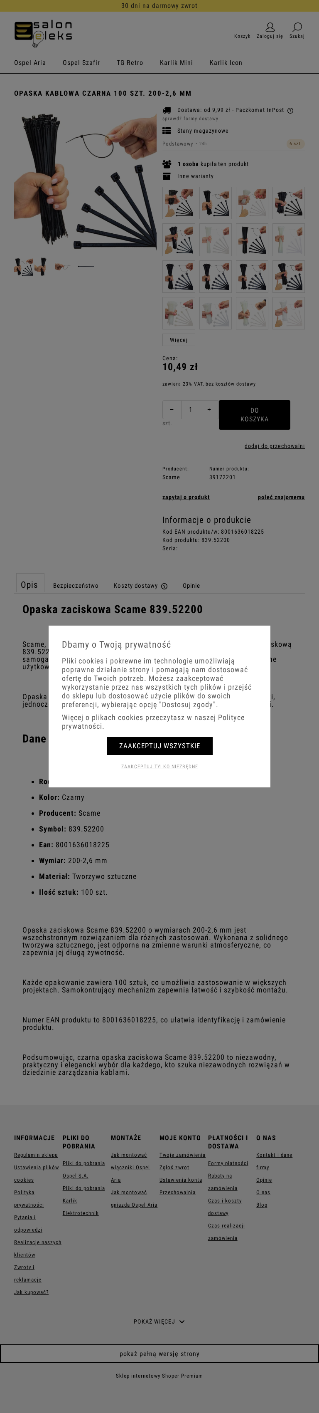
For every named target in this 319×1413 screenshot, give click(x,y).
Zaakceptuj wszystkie (159, 746)
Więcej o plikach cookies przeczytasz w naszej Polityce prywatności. (153, 721)
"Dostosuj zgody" (187, 704)
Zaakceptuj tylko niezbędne (159, 767)
